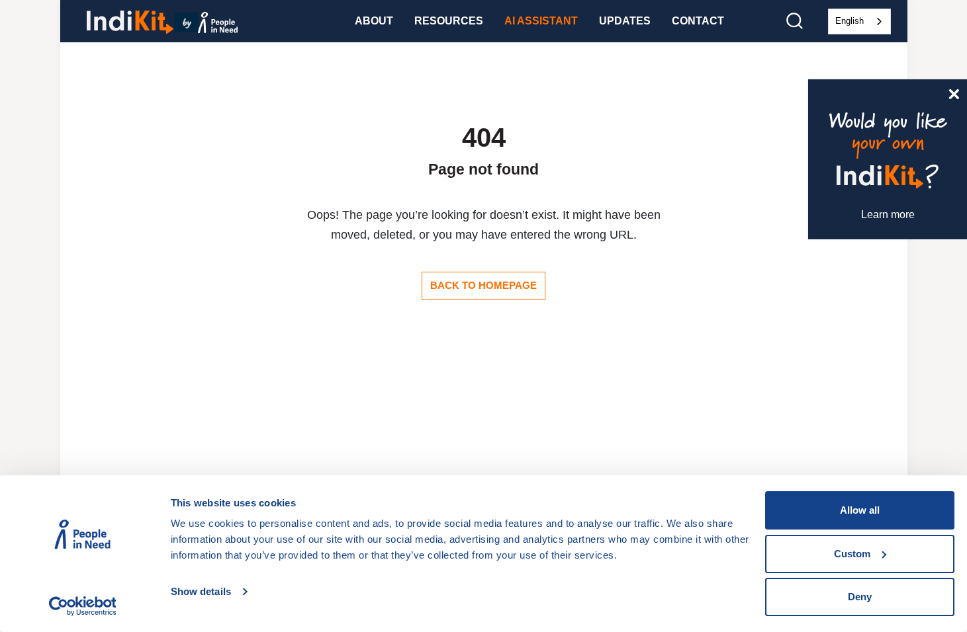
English (849, 21)
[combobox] (859, 21)
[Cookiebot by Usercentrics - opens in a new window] (82, 606)
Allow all (860, 510)
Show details (201, 591)
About (374, 20)
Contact (698, 20)
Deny (860, 596)
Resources (448, 20)
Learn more (888, 214)
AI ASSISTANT (541, 20)
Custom (852, 553)
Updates (625, 20)
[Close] (954, 92)
